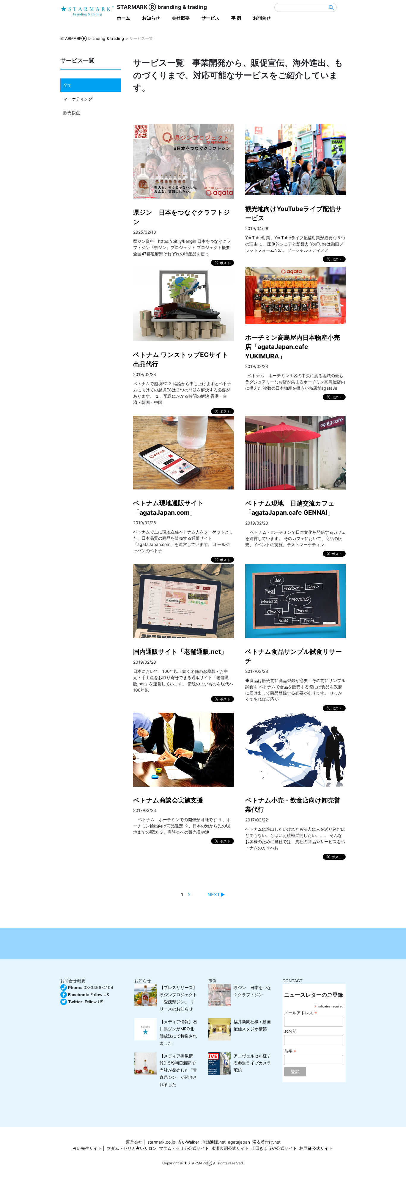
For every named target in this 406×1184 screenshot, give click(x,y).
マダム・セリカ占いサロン (132, 1148)
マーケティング (77, 98)
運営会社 (134, 1141)
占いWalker (188, 1141)
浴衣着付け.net (266, 1141)
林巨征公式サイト (316, 1148)
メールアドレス (300, 1013)
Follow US (99, 994)
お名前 (290, 1031)
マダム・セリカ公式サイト (184, 1148)
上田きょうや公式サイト (274, 1148)
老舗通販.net (214, 1141)
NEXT (213, 895)
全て (67, 85)
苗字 (290, 1051)
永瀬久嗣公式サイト (230, 1148)
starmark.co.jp (161, 1141)
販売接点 (71, 112)
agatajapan (239, 1141)
